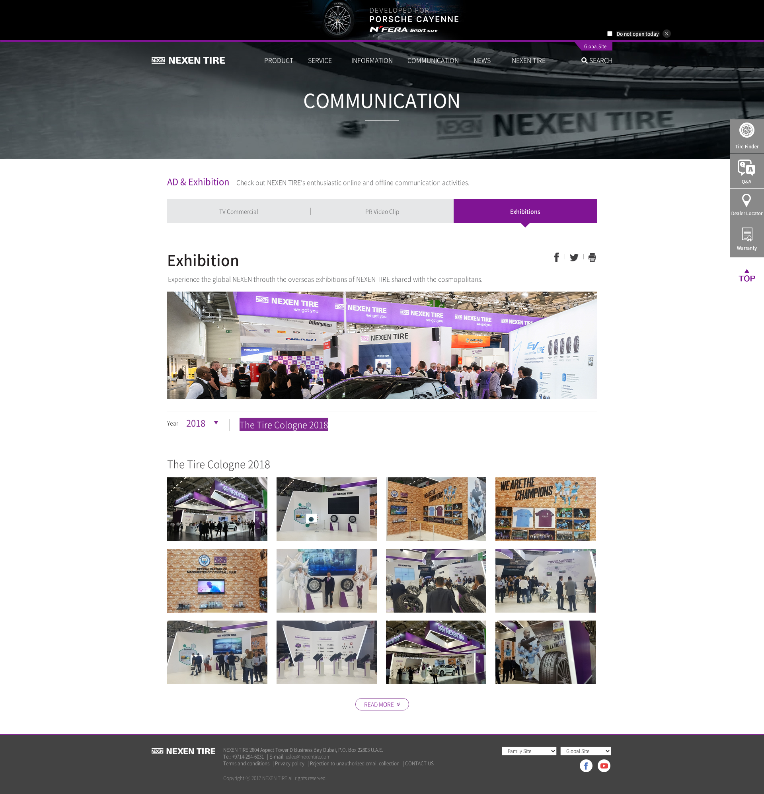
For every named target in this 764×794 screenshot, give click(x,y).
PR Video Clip (382, 211)
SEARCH (600, 60)
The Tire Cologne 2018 (284, 424)
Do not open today (638, 34)
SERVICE (322, 60)
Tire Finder (747, 136)
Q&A (747, 171)
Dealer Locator (747, 206)
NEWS (485, 60)
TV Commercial (238, 211)
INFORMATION (372, 60)
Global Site (595, 47)
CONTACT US (419, 763)
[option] (382, 20)
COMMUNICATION (433, 60)
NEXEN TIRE (529, 60)
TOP (747, 275)
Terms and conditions (246, 763)
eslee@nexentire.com (308, 756)
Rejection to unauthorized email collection (355, 763)
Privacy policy (289, 763)
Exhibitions (525, 211)
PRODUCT (278, 60)
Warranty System (747, 240)
